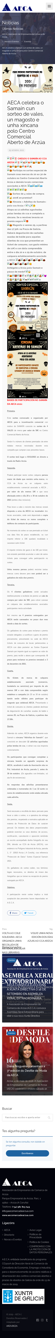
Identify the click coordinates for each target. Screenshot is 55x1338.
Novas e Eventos (13, 1239)
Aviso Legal (35, 1230)
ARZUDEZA (11, 1326)
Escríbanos (27, 1153)
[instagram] (42, 1320)
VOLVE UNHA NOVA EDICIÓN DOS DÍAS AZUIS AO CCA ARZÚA (40, 935)
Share (14, 913)
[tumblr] (47, 1320)
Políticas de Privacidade (35, 1236)
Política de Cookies (39, 1242)
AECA (7, 1230)
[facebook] (37, 1320)
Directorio (9, 1234)
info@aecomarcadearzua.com (18, 1211)
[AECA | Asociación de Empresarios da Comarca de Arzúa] (17, 7)
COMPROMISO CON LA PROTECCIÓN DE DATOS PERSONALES (40, 1249)
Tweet (30, 913)
